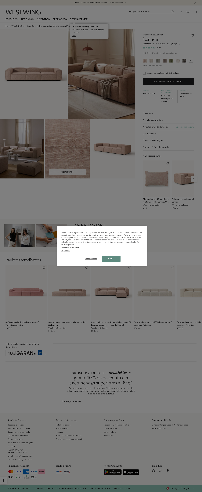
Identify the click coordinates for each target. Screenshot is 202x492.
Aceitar (111, 259)
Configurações (91, 259)
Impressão (65, 251)
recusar (71, 242)
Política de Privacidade (70, 247)
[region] (102, 246)
